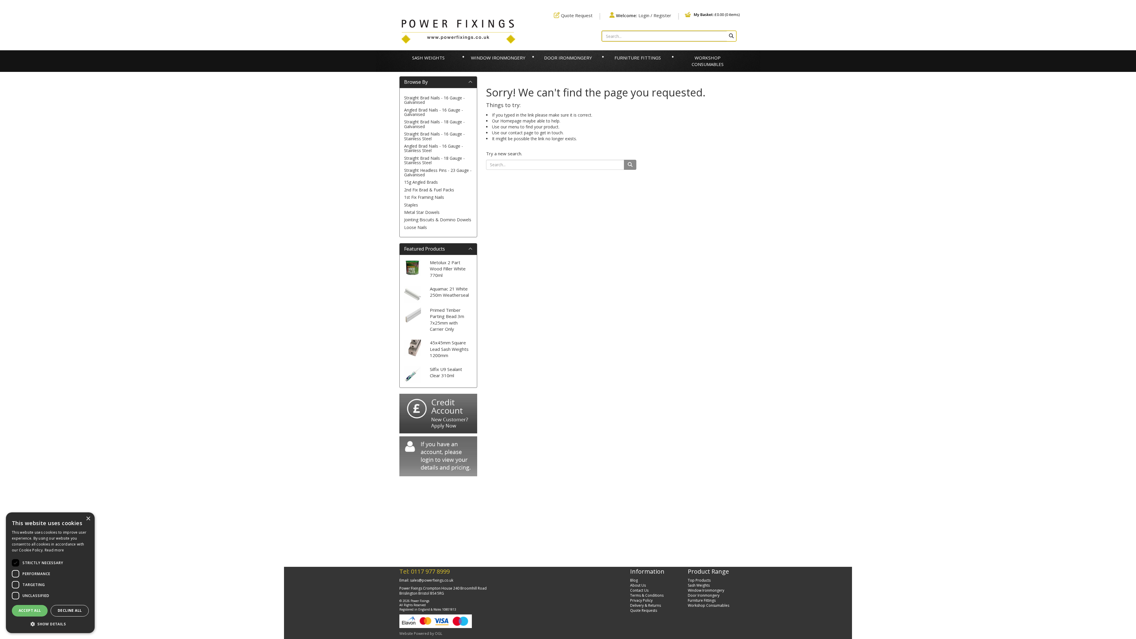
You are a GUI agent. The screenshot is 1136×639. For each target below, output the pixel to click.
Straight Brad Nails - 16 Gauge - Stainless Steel (434, 136)
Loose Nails (415, 227)
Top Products (699, 580)
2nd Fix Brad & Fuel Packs (429, 190)
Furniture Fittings (637, 58)
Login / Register (643, 15)
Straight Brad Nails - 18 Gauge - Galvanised (434, 124)
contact (515, 132)
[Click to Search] (731, 36)
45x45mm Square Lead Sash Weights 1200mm (449, 349)
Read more (54, 550)
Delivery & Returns (645, 605)
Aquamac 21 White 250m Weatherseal (449, 292)
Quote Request (576, 15)
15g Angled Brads (421, 182)
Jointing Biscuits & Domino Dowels (437, 219)
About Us (638, 585)
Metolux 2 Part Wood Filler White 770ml (448, 268)
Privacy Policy (641, 600)
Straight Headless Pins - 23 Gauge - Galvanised (438, 172)
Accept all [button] (30, 610)
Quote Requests (643, 610)
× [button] (88, 519)
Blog (634, 580)
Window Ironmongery (498, 58)
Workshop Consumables (708, 61)
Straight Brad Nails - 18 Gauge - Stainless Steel (434, 160)
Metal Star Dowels (422, 212)
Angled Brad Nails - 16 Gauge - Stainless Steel (433, 148)
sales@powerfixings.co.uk (431, 580)
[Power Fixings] (458, 31)
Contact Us (639, 590)
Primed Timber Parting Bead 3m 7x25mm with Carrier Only (447, 319)
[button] (50, 623)
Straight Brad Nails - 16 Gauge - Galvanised (434, 100)
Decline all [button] (70, 610)
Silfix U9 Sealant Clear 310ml (446, 372)
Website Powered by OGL (420, 633)
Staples (411, 205)
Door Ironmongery (568, 58)
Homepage (511, 121)
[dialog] (50, 572)
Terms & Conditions (647, 595)
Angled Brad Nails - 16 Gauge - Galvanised (433, 112)
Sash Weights (428, 58)
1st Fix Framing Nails (424, 197)
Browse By (416, 82)
